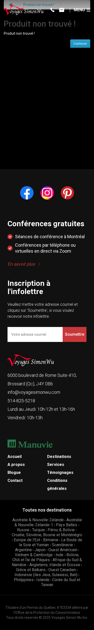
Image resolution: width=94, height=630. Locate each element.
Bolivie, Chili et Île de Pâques (45, 557)
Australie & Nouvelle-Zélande (38, 520)
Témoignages (60, 472)
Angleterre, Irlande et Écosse (54, 564)
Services (55, 464)
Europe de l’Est (27, 539)
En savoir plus (21, 264)
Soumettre (74, 334)
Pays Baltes (67, 525)
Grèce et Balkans (31, 569)
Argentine (23, 549)
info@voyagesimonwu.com (34, 392)
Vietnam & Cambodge (34, 554)
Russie (23, 529)
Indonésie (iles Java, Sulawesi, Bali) (46, 574)
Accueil (15, 456)
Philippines (24, 579)
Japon (40, 549)
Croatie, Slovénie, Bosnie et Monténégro (47, 534)
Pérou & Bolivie (62, 529)
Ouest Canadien (62, 569)
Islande (42, 579)
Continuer (80, 43)
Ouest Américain (62, 549)
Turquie (38, 529)
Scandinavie (63, 544)
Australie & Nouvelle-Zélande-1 (48, 522)
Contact (15, 480)
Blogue (14, 472)
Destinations (59, 456)
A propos (16, 464)
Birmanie (50, 539)
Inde (60, 554)
